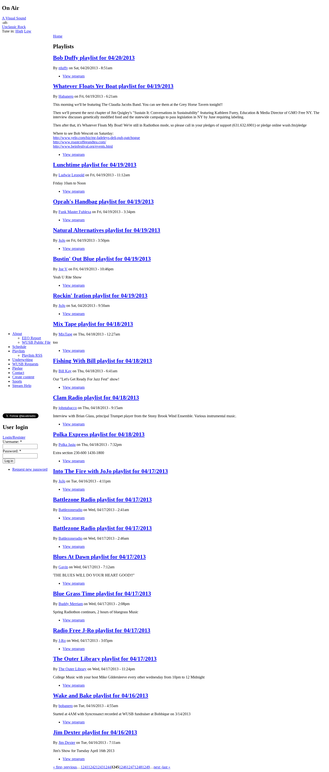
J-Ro (62, 641)
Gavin (63, 567)
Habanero (66, 96)
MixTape (65, 334)
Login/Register (14, 437)
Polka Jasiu (67, 445)
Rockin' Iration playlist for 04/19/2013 (100, 295)
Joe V (63, 269)
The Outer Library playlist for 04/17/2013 (105, 659)
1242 (92, 767)
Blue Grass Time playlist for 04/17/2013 (102, 593)
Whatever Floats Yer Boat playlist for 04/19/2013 (113, 86)
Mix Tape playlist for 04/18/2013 (93, 324)
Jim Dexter (67, 742)
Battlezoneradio (70, 510)
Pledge (17, 368)
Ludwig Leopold (71, 175)
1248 (138, 767)
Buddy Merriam (71, 604)
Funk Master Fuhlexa (75, 212)
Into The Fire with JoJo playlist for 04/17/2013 (110, 471)
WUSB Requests (25, 364)
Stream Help (21, 386)
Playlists (18, 351)
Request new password (29, 469)
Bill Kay (65, 371)
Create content (23, 377)
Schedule (19, 347)
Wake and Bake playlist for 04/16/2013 (100, 695)
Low (27, 31)
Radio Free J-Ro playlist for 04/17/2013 (101, 630)
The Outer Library (72, 669)
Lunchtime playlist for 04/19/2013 (94, 165)
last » (166, 767)
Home (57, 36)
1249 (146, 767)
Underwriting (22, 360)
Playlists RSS (32, 355)
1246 (123, 767)
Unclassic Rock (14, 27)
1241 (84, 767)
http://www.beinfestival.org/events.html (83, 146)
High (19, 31)
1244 (107, 767)
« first (57, 767)
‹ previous (69, 767)
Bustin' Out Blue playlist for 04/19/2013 (102, 259)
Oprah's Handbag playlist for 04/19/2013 (103, 201)
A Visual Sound (14, 18)
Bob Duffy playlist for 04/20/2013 (94, 58)
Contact (18, 373)
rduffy (63, 68)
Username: (12, 442)
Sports (17, 381)
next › (158, 767)
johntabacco (68, 408)
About (17, 334)
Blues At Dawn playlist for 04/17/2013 (99, 557)
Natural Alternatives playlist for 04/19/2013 (106, 230)
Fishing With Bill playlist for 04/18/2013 (102, 361)
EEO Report (31, 338)
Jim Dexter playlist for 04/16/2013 (95, 732)
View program (74, 76)
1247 (130, 767)
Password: (12, 451)
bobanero (66, 706)
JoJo (62, 240)
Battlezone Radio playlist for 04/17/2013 (102, 499)
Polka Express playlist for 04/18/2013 (99, 434)
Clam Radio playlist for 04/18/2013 (96, 397)
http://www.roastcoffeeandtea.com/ (79, 142)
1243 (100, 767)
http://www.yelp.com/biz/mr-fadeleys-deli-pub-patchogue (96, 138)
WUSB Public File (36, 342)
